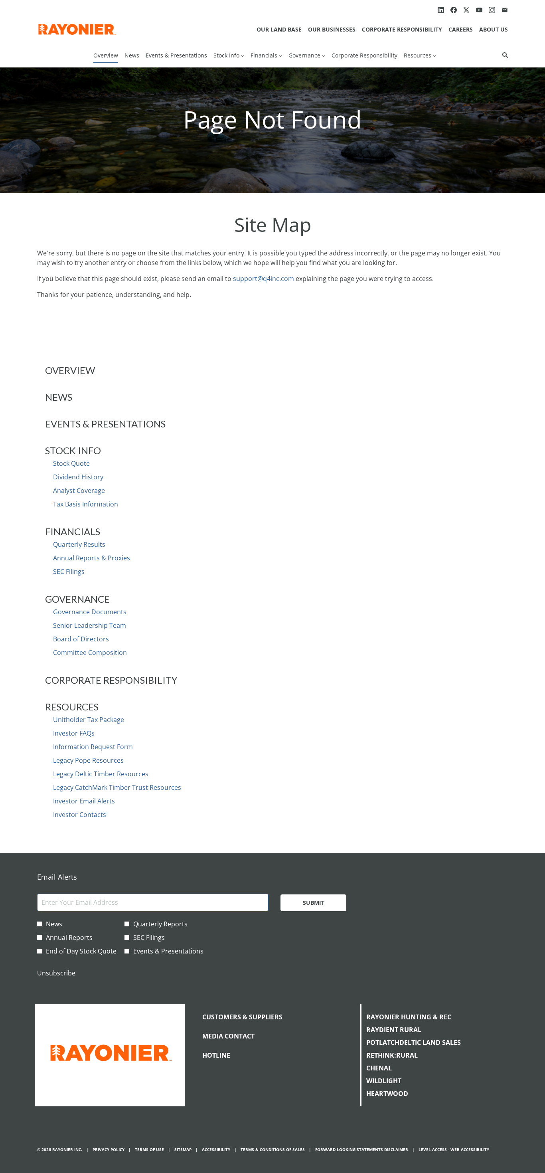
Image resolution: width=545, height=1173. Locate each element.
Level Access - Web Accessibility (454, 1149)
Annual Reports (69, 937)
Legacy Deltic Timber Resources (100, 773)
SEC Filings (69, 571)
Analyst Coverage (79, 490)
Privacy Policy (108, 1149)
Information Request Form (93, 746)
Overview (70, 370)
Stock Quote (71, 463)
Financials (72, 531)
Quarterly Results (79, 544)
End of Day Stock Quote (81, 951)
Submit (313, 902)
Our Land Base (279, 29)
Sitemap (183, 1149)
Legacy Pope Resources (88, 760)
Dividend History (78, 477)
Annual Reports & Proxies (91, 558)
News (58, 397)
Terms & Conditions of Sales (273, 1149)
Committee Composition (90, 652)
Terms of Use (149, 1149)
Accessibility (216, 1149)
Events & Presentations (105, 423)
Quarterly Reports (160, 924)
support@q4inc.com (263, 278)
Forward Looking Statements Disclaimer (361, 1149)
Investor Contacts (79, 814)
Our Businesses (331, 29)
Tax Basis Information (85, 504)
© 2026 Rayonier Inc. (59, 1149)
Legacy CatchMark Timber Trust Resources (117, 787)
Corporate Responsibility (402, 29)
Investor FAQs (74, 733)
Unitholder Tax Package (88, 719)
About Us (493, 29)
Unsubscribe (56, 973)
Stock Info (73, 450)
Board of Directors (81, 639)
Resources (72, 706)
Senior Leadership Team (89, 625)
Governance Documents (89, 611)
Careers (460, 29)
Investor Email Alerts (84, 801)
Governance (77, 599)
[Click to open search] (503, 55)
